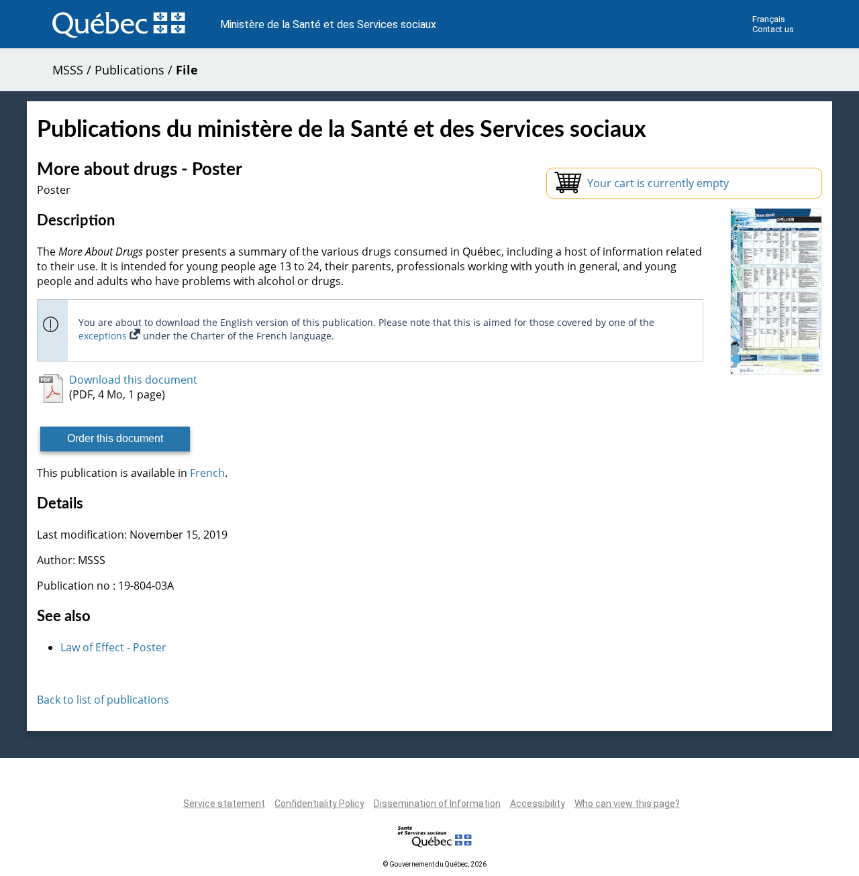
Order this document (115, 438)
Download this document (133, 379)
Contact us (773, 29)
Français (768, 19)
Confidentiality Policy (319, 803)
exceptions (104, 335)
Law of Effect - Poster (113, 647)
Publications (129, 70)
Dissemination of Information (437, 803)
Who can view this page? (627, 803)
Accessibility (537, 803)
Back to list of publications (103, 699)
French (207, 473)
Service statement (224, 803)
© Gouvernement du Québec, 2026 (435, 864)
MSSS (67, 70)
